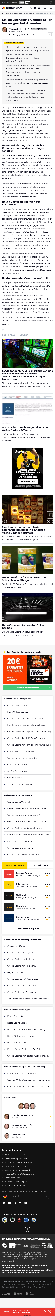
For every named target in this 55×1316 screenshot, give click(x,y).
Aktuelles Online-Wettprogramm (19, 1174)
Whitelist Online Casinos (19, 784)
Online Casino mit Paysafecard (22, 992)
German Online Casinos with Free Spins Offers (29, 1080)
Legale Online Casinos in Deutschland (26, 725)
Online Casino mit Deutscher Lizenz (25, 718)
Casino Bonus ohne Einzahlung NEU (25, 815)
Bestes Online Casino (17, 1042)
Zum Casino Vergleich (27, 928)
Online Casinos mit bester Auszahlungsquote (29, 1056)
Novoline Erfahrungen (26, 908)
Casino (31, 13)
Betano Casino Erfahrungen (28, 875)
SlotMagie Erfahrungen (26, 897)
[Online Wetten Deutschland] (12, 8)
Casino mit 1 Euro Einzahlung (21, 751)
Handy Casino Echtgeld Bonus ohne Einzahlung (29, 834)
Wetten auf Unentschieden (16, 1166)
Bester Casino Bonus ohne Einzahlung (26, 1029)
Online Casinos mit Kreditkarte (22, 979)
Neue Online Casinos (17, 712)
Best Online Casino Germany (21, 1073)
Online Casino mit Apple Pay (21, 966)
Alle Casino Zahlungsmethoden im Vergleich (29, 998)
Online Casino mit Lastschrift (21, 985)
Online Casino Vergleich (19, 705)
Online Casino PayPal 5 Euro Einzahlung (27, 738)
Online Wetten (7, 13)
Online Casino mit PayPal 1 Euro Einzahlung (29, 731)
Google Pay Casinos (17, 946)
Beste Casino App (16, 1016)
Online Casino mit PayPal (20, 952)
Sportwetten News (21, 13)
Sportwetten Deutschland (16, 1185)
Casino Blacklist (15, 777)
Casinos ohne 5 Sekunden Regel (23, 758)
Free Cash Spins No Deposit (21, 841)
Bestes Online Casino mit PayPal (23, 1049)
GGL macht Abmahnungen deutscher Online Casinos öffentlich (25, 429)
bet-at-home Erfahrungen (27, 919)
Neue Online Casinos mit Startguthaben (27, 808)
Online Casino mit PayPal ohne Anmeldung (29, 745)
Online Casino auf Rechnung (21, 959)
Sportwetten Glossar (13, 1178)
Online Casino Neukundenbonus (23, 854)
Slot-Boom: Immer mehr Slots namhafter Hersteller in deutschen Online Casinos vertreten (23, 530)
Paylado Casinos (15, 972)
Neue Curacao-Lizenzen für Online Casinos (23, 627)
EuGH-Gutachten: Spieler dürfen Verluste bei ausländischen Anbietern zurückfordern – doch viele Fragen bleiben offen (27, 375)
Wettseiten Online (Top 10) (16, 1181)
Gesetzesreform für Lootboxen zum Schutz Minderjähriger (24, 579)
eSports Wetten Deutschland (17, 1170)
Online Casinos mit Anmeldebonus (24, 828)
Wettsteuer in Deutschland (16, 1155)
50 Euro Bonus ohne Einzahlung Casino (26, 821)
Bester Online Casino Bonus (21, 1036)
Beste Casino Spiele (17, 1023)
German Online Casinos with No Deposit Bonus (29, 1086)
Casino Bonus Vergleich (19, 802)
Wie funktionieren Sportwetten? (19, 1162)
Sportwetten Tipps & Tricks (16, 1159)
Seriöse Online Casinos (18, 771)
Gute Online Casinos (17, 764)
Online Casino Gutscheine (20, 848)
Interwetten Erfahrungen (27, 886)
